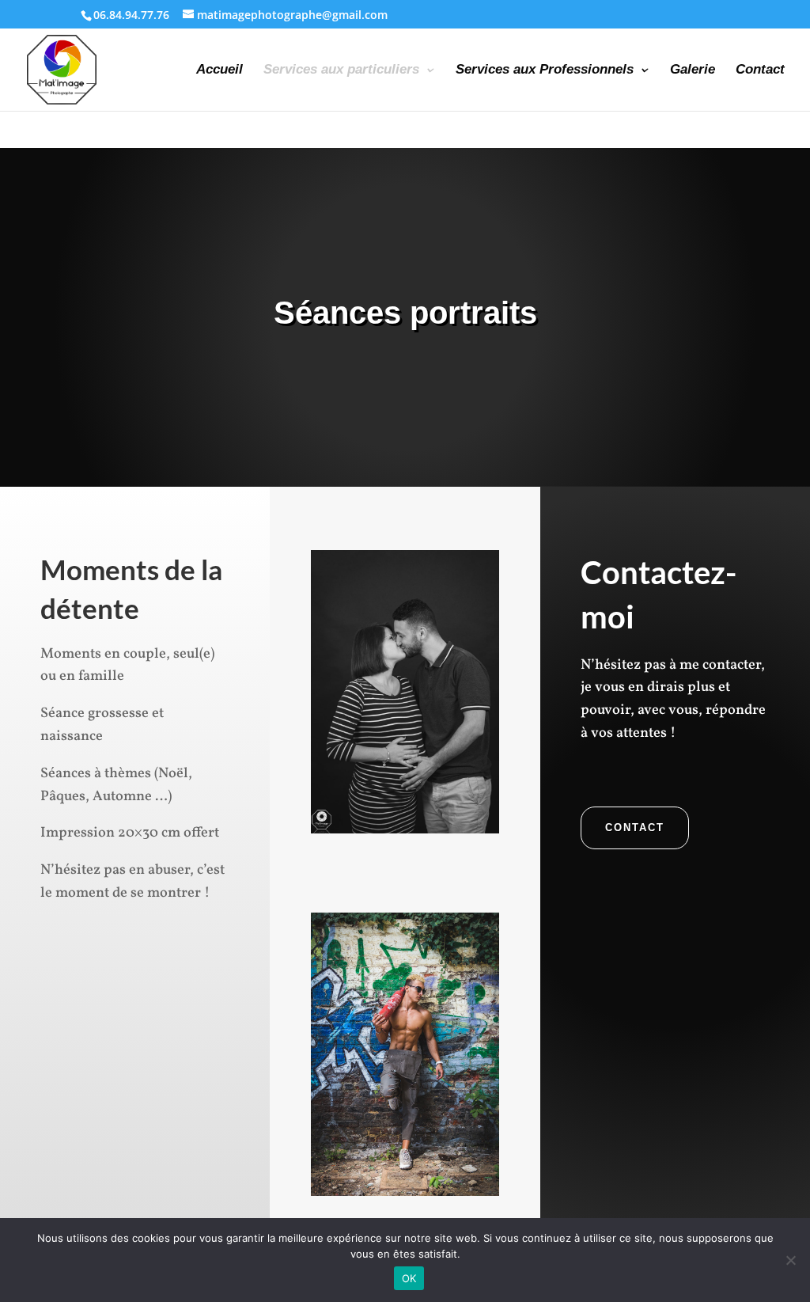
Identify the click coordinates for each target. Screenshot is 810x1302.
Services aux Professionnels (545, 70)
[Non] (790, 1260)
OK (409, 1278)
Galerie (692, 70)
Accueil (219, 70)
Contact (760, 70)
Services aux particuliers (341, 70)
